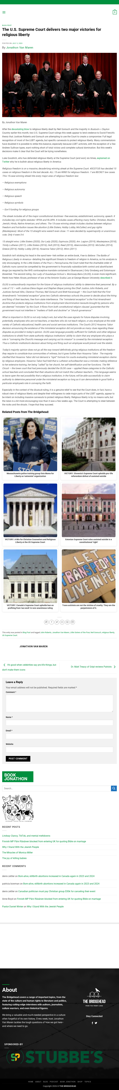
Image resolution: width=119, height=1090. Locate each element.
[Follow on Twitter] (96, 1023)
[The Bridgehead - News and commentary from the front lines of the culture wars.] (59, 12)
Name (9, 717)
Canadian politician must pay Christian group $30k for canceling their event (56, 891)
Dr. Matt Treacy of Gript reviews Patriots (91, 666)
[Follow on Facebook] (92, 1023)
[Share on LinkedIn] (72, 622)
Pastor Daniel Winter (12, 906)
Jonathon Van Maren (19, 47)
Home (30, 1082)
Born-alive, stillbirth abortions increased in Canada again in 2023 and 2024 (56, 876)
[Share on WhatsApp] (46, 622)
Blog (45, 1082)
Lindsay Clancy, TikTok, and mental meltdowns (26, 835)
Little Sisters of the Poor (80, 632)
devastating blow (20, 129)
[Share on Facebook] (51, 622)
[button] (4, 12)
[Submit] (114, 788)
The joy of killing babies (14, 858)
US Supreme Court (9, 635)
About (38, 1082)
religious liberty (108, 632)
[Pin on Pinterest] (67, 622)
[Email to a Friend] (62, 622)
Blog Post (7, 25)
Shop (79, 1082)
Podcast (54, 1082)
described (105, 277)
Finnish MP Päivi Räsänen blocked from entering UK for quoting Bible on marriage (44, 841)
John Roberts (45, 632)
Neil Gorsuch (96, 632)
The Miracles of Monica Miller (17, 852)
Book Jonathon (67, 1082)
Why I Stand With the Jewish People (20, 847)
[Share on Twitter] (56, 622)
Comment (11, 692)
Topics (87, 1082)
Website (9, 744)
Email (9, 730)
